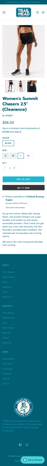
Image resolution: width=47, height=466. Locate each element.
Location (6, 373)
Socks (5, 292)
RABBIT (9, 115)
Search (6, 378)
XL (28, 155)
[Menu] (4, 12)
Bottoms (6, 287)
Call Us (6, 383)
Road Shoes (8, 277)
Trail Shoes (8, 272)
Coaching (7, 368)
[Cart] (43, 12)
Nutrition (7, 363)
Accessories (8, 358)
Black (8, 143)
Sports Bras (8, 327)
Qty (4, 163)
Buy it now (23, 188)
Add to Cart (24, 179)
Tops (4, 282)
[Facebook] (20, 444)
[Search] (37, 12)
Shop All (6, 296)
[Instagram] (26, 444)
